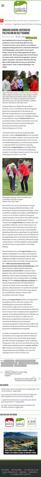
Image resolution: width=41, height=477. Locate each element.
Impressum (23, 472)
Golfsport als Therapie (9, 363)
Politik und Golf (21, 365)
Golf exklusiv (8, 24)
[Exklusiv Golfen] (20, 7)
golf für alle (9, 361)
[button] (4, 473)
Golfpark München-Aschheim (25, 361)
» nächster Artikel (31, 38)
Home (1, 24)
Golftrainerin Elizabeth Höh (28, 363)
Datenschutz (33, 472)
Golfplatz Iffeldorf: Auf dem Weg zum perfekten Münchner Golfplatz (16, 373)
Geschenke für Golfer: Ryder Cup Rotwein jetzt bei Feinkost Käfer (25, 378)
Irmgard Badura (7, 365)
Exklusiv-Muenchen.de (9, 472)
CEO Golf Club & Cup (31, 470)
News (28, 36)
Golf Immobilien (16, 470)
